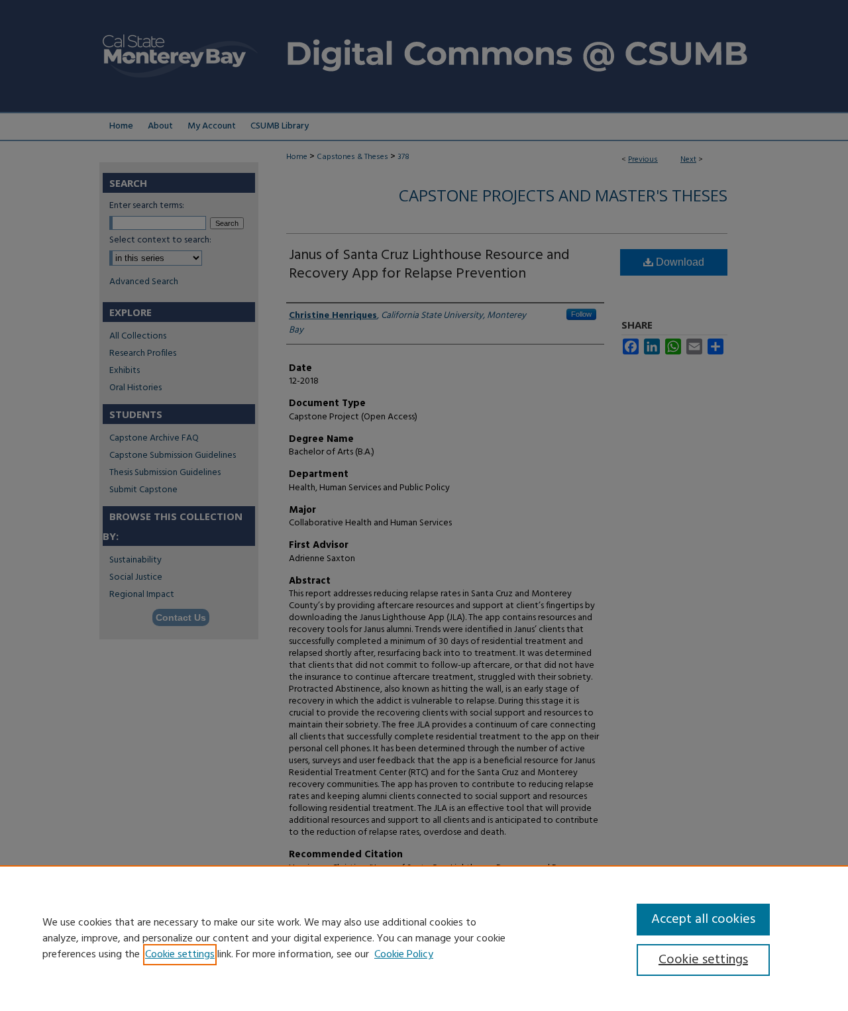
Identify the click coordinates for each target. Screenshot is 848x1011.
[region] (424, 938)
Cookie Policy (403, 954)
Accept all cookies (703, 919)
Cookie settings (180, 954)
